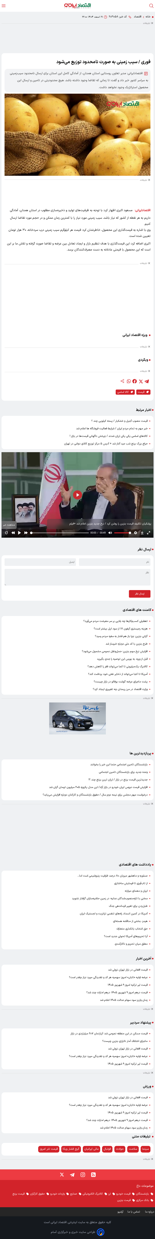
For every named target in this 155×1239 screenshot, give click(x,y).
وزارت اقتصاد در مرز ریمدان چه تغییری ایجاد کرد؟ (120, 689)
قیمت (141, 392)
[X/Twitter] (61, 1174)
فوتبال (107, 1149)
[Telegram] (72, 1174)
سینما (145, 1149)
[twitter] (140, 381)
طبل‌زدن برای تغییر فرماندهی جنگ (128, 906)
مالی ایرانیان (91, 1149)
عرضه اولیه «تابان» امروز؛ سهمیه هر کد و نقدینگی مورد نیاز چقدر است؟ (108, 977)
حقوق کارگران (37, 1194)
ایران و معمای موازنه (136, 891)
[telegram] (146, 381)
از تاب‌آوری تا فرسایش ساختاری (131, 883)
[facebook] (134, 381)
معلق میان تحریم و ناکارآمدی (131, 944)
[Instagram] (83, 1174)
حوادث (120, 1149)
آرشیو (120, 1212)
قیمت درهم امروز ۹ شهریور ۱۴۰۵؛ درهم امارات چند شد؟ (117, 993)
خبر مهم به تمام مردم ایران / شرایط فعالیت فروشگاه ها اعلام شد (112, 429)
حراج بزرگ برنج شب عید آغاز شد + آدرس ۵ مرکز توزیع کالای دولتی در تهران (106, 444)
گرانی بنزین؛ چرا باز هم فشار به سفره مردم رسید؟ (121, 636)
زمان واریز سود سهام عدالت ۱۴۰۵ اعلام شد (124, 1000)
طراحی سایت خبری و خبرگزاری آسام (73, 1232)
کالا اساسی (123, 392)
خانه (148, 17)
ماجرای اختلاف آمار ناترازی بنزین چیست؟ (125, 1041)
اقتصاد (137, 17)
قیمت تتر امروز (49, 1149)
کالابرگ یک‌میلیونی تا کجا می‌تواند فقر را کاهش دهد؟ (118, 667)
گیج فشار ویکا (71, 1149)
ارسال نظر (139, 594)
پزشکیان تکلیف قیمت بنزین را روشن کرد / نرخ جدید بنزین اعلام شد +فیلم (110, 524)
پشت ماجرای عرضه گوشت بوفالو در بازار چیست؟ (121, 682)
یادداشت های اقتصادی (135, 864)
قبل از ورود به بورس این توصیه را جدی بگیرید (122, 659)
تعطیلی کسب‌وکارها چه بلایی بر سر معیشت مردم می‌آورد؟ (115, 621)
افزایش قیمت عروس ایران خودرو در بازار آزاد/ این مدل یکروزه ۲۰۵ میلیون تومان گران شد (98, 787)
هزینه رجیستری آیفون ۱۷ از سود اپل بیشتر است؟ (121, 629)
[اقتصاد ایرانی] (77, 5)
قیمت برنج (18, 1194)
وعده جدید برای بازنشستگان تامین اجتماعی (123, 772)
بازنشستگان (142, 1194)
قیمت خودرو (123, 1194)
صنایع (73, 1194)
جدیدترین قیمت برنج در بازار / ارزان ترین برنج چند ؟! (118, 780)
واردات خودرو (57, 1194)
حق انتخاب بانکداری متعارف (132, 929)
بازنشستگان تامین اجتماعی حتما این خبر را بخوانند (119, 765)
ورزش (147, 1086)
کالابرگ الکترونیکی (93, 1194)
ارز (109, 1194)
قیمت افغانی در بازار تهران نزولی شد (128, 970)
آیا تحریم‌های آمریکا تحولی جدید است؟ (126, 936)
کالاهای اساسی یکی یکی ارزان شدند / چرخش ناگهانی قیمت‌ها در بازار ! (109, 436)
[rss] (93, 1174)
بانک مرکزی (142, 1200)
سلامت (133, 1149)
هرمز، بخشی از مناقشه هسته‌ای (130, 921)
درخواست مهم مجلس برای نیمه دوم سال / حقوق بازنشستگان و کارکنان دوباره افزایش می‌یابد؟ (95, 795)
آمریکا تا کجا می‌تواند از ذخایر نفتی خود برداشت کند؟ (118, 674)
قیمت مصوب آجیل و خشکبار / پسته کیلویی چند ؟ (119, 421)
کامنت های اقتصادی (137, 610)
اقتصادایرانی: (142, 210)
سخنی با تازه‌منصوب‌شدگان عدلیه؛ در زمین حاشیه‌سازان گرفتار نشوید (110, 899)
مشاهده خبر (9, 525)
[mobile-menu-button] (4, 5)
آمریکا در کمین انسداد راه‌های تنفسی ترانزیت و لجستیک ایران (114, 914)
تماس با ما (134, 1212)
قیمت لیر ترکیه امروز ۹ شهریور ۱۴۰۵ (128, 985)
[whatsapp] (128, 381)
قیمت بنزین (124, 1200)
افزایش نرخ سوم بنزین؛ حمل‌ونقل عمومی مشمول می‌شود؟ (115, 651)
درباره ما (150, 1212)
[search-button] (151, 5)
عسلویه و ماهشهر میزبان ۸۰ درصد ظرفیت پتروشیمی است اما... (113, 876)
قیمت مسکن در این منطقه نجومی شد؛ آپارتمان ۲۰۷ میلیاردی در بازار (109, 1034)
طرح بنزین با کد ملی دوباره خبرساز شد (127, 644)
